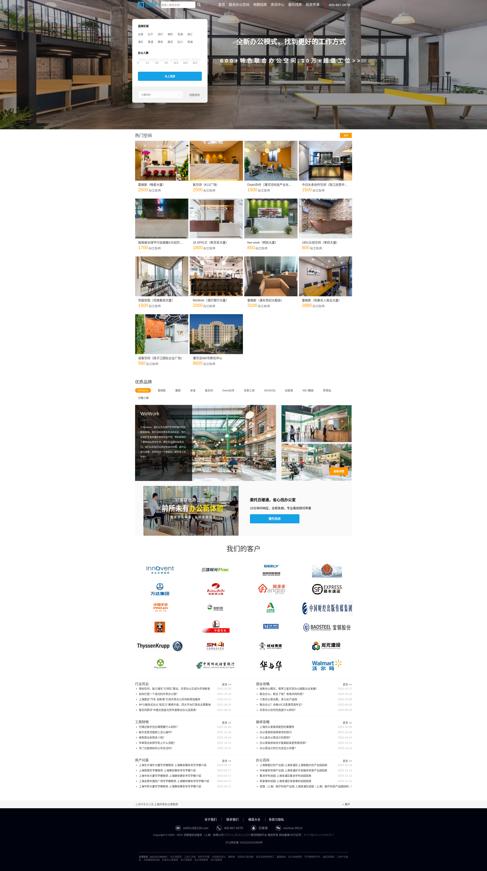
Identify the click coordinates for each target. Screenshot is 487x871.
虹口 (180, 41)
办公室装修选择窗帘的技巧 (306, 732)
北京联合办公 (219, 857)
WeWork (143, 390)
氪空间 (209, 390)
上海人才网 (190, 857)
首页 (221, 5)
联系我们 (232, 819)
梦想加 (327, 390)
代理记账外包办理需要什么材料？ (185, 726)
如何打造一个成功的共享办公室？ (185, 693)
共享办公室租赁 (170, 860)
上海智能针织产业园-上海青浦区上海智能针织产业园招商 (306, 765)
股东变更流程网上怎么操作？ (185, 732)
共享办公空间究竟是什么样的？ (306, 709)
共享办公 (229, 834)
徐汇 (190, 34)
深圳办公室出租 (245, 857)
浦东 (140, 41)
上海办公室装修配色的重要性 (306, 726)
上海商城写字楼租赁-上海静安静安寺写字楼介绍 (185, 770)
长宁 (150, 34)
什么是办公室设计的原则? (306, 737)
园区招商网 (328, 857)
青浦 (180, 34)
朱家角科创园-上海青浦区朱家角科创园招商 (306, 781)
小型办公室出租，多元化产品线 (306, 699)
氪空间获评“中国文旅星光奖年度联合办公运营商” (185, 709)
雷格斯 (162, 390)
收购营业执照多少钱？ (185, 737)
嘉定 (170, 41)
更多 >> (226, 684)
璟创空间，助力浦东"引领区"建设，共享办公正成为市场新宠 (185, 688)
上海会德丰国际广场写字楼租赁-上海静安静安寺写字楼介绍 (185, 781)
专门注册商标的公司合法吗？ (185, 748)
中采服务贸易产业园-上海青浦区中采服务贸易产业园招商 (306, 770)
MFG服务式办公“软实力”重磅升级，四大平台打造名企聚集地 (185, 704)
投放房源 (312, 5)
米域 (192, 390)
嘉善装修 (281, 857)
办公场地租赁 (295, 857)
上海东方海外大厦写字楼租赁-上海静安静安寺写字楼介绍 (185, 765)
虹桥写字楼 (203, 857)
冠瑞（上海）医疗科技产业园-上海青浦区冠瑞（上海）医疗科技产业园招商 (306, 786)
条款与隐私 (276, 819)
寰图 (178, 390)
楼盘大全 (254, 819)
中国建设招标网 (152, 860)
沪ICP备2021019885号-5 (319, 834)
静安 (160, 41)
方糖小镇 (143, 397)
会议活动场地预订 (265, 857)
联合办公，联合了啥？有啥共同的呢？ (306, 693)
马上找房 (170, 76)
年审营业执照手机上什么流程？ (185, 742)
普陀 (170, 34)
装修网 (231, 857)
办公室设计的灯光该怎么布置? (306, 748)
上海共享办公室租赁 (166, 804)
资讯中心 (277, 5)
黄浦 (150, 41)
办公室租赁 (176, 857)
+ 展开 (346, 804)
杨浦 (190, 41)
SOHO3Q (269, 390)
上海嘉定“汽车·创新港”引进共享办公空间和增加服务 (185, 699)
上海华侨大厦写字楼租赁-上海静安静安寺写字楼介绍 (185, 786)
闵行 (160, 34)
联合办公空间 (239, 5)
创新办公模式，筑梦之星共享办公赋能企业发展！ (306, 688)
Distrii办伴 (228, 390)
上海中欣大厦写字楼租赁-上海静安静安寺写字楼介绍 (185, 775)
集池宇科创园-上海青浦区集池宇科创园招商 (306, 775)
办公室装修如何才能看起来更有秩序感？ (306, 742)
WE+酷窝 (308, 390)
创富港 (289, 390)
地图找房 (260, 5)
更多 (346, 135)
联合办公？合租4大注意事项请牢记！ (306, 704)
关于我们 (211, 819)
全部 (140, 34)
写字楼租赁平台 (312, 857)
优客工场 (249, 390)
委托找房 (295, 5)
